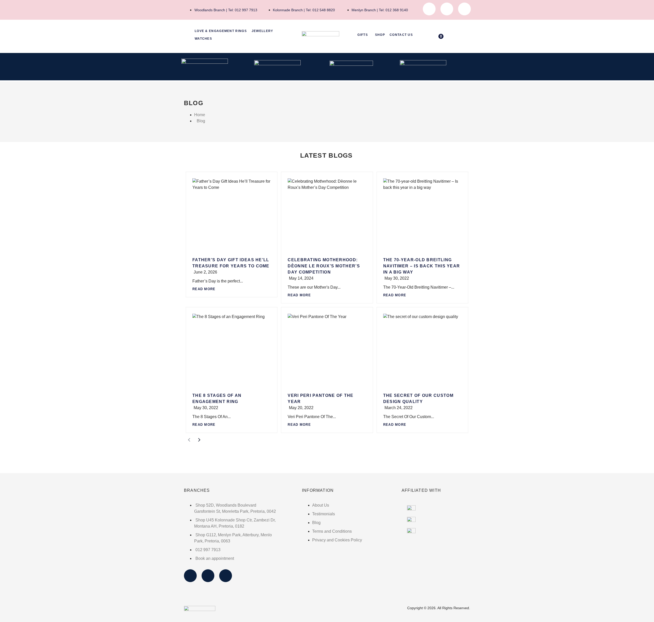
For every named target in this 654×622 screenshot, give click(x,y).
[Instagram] (446, 9)
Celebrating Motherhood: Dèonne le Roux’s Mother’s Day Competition (324, 266)
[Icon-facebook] (429, 9)
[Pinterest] (464, 9)
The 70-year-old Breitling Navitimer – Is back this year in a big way (421, 266)
